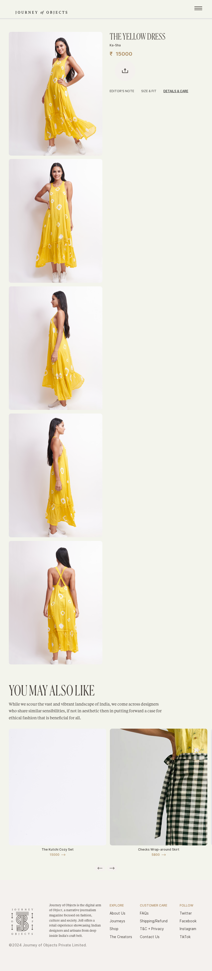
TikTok (185, 937)
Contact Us (150, 937)
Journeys (117, 921)
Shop (114, 929)
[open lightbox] (55, 94)
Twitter (186, 913)
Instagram (188, 929)
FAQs (144, 913)
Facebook (188, 921)
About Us (117, 913)
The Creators (121, 937)
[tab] (125, 91)
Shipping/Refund (154, 921)
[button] (100, 868)
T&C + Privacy (152, 929)
